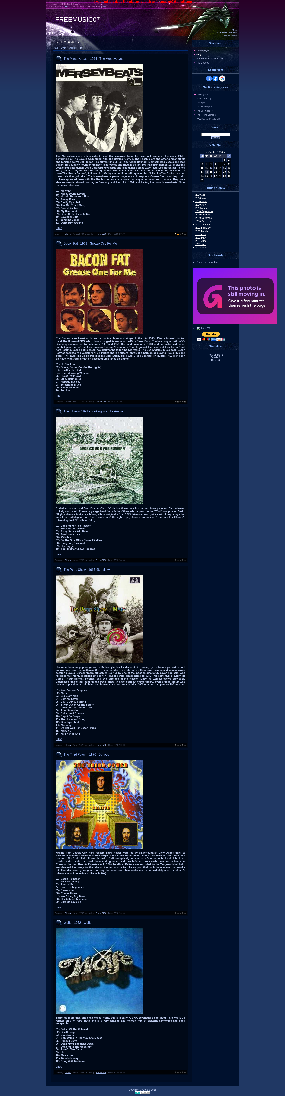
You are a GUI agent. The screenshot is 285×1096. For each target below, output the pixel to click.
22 (224, 172)
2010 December (203, 221)
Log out (227, 35)
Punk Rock (202, 98)
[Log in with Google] (222, 78)
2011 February (203, 228)
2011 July (200, 244)
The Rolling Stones (205, 115)
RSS (104, 6)
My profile (220, 32)
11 (206, 168)
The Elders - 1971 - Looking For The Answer (94, 411)
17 (202, 172)
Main (234, 30)
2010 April (200, 195)
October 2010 (215, 152)
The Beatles (202, 107)
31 (202, 180)
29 (224, 176)
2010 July (200, 204)
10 (202, 168)
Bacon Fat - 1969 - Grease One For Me (90, 243)
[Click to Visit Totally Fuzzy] (235, 323)
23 (229, 172)
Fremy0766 (101, 234)
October (73, 48)
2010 (63, 48)
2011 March (201, 231)
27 (215, 176)
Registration (231, 32)
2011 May (200, 237)
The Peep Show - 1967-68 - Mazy (87, 569)
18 (206, 172)
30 (229, 176)
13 (215, 168)
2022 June (201, 247)
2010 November (203, 218)
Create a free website (208, 262)
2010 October (202, 214)
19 (211, 172)
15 (224, 168)
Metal (199, 102)
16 (229, 168)
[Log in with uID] (209, 78)
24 (202, 176)
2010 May (200, 198)
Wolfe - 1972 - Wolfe (78, 922)
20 (215, 172)
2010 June (201, 201)
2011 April (200, 234)
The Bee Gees (203, 111)
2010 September (204, 211)
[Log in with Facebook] (215, 78)
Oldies (68, 234)
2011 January (202, 224)
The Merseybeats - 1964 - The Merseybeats (93, 58)
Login (234, 35)
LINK (59, 228)
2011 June (200, 241)
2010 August (202, 208)
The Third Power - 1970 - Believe (86, 754)
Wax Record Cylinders (207, 119)
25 (206, 176)
